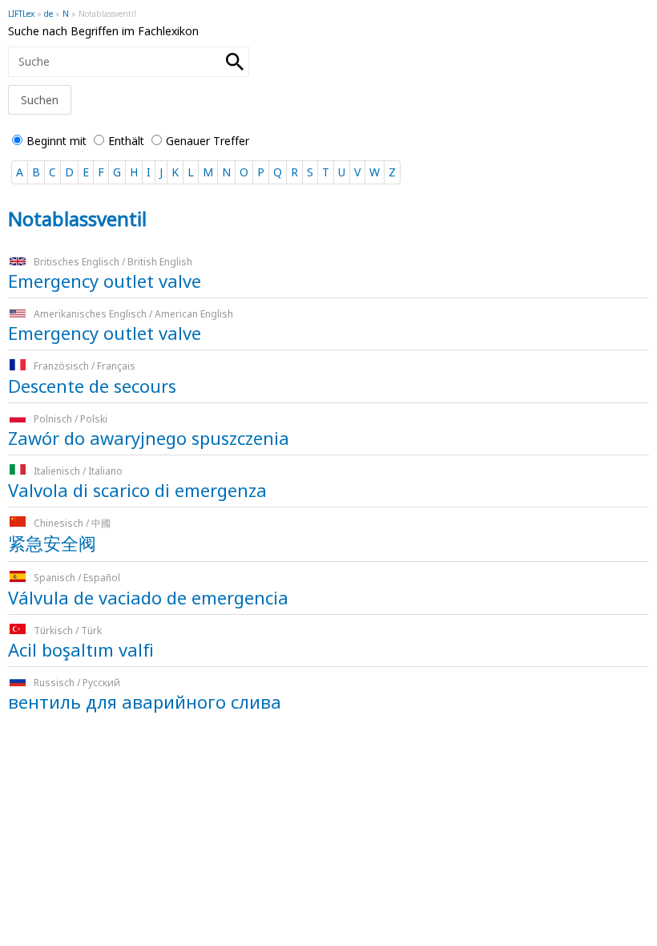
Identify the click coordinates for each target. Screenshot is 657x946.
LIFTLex (21, 13)
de (48, 13)
